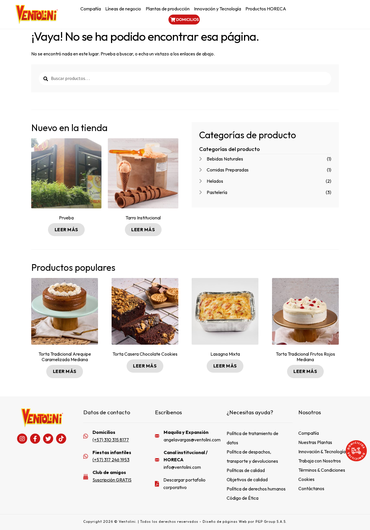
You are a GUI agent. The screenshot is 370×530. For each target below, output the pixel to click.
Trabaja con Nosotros (319, 461)
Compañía (308, 433)
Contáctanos (311, 488)
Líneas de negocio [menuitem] (123, 9)
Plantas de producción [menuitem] (168, 9)
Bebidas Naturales (225, 159)
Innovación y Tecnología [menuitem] (217, 9)
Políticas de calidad (246, 470)
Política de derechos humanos (256, 489)
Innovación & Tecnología (322, 451)
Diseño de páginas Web (225, 521)
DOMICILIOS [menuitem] (183, 19)
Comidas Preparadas (228, 170)
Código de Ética (242, 498)
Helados (215, 181)
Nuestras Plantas (315, 442)
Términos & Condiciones (321, 470)
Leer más (66, 229)
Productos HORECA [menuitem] (265, 9)
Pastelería (217, 192)
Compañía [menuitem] (90, 9)
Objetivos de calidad (247, 479)
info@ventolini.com (182, 467)
